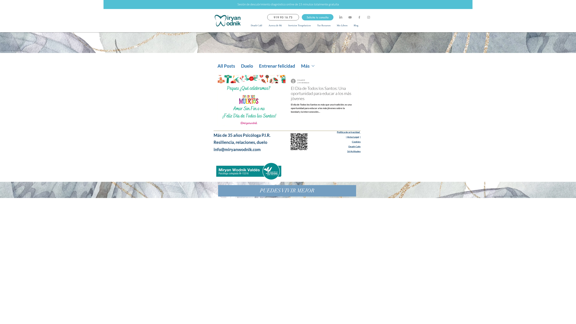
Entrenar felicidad (277, 66)
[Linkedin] (341, 17)
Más (305, 66)
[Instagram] (368, 17)
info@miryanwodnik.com (237, 149)
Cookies (356, 141)
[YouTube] (350, 17)
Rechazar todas (544, 319)
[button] (299, 25)
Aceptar (562, 319)
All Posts (226, 66)
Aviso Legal (353, 136)
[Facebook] (359, 17)
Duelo (247, 66)
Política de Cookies (263, 319)
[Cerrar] (572, 319)
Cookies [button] (528, 319)
